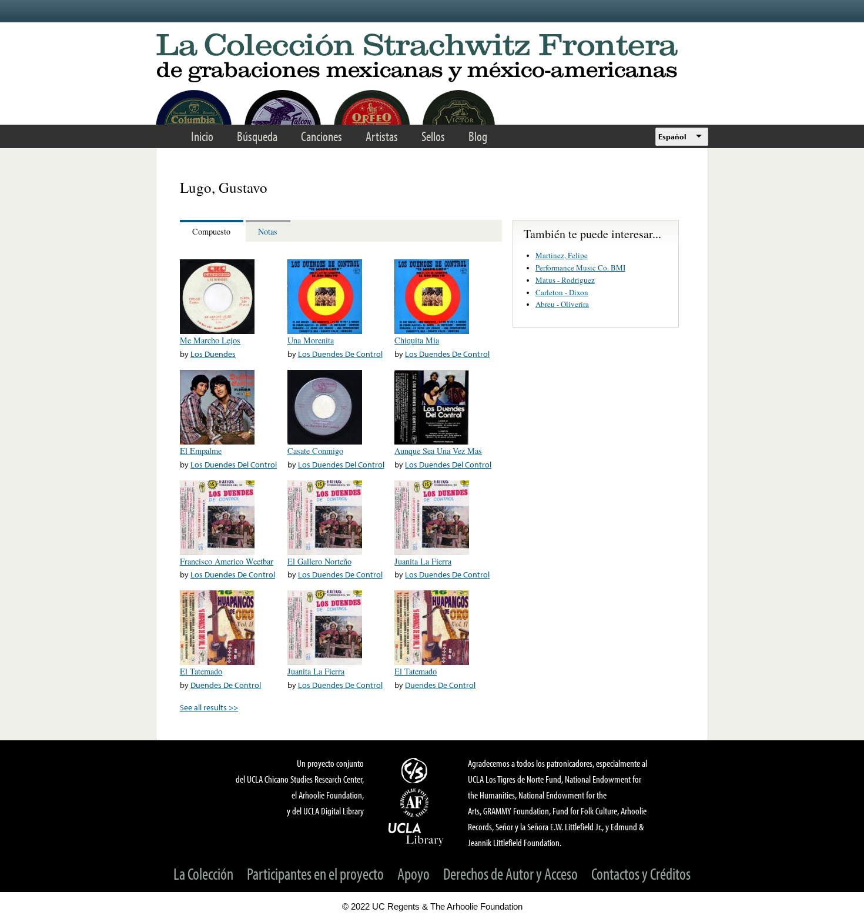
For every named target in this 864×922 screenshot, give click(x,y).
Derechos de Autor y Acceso (510, 873)
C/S (416, 770)
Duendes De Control (225, 684)
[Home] (432, 58)
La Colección (203, 873)
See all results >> (209, 707)
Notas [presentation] (267, 231)
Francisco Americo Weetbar (226, 561)
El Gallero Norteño (319, 561)
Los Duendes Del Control (233, 464)
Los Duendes (213, 353)
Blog (477, 136)
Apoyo (413, 873)
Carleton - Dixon (561, 292)
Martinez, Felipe (561, 255)
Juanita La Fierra (422, 561)
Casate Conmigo (315, 450)
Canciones (321, 136)
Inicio (202, 136)
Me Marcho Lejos (210, 340)
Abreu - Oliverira (562, 304)
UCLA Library (416, 834)
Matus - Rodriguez (565, 280)
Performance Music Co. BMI (580, 267)
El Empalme (201, 450)
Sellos (433, 136)
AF (416, 803)
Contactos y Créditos (641, 873)
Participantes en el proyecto (315, 873)
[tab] (213, 231)
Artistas (382, 136)
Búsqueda (257, 136)
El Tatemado (201, 671)
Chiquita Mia (416, 340)
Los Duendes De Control (340, 353)
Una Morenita (310, 340)
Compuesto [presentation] (211, 231)
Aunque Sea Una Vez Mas (438, 450)
